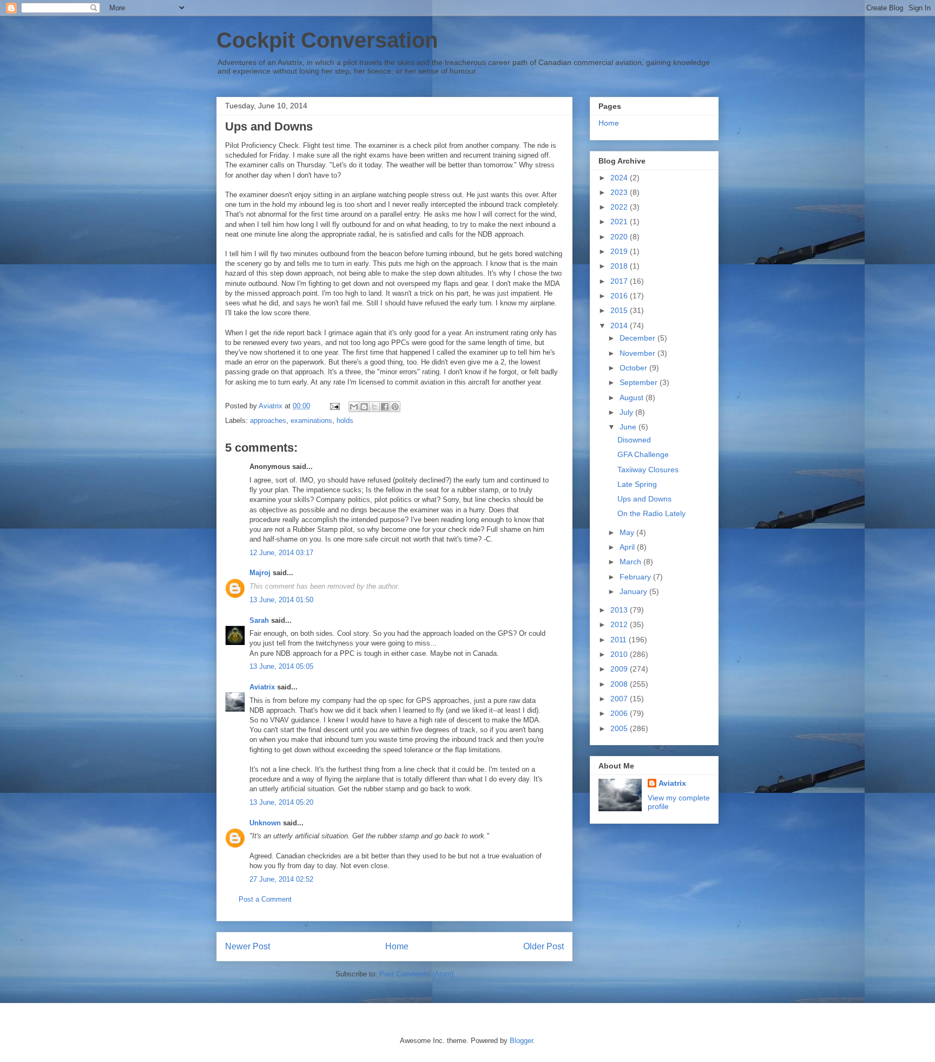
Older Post (543, 946)
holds (345, 420)
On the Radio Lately (651, 513)
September (640, 382)
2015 (620, 310)
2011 (619, 639)
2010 (620, 654)
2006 (620, 713)
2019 (620, 251)
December (638, 338)
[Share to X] (374, 406)
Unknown (265, 823)
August (633, 397)
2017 (620, 281)
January (634, 591)
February (636, 576)
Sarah (259, 620)
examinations (311, 420)
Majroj (260, 573)
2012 (620, 624)
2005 (620, 728)
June (629, 426)
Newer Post (247, 946)
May (628, 532)
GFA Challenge (643, 454)
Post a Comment (265, 899)
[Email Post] (334, 406)
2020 (620, 236)
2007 (620, 698)
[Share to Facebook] (384, 406)
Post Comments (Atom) (416, 974)
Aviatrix (262, 687)
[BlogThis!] (364, 406)
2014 (620, 325)
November (638, 353)
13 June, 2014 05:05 (281, 666)
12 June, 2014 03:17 (281, 553)
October (634, 367)
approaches (268, 420)
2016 (620, 295)
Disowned (634, 439)
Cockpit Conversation (327, 40)
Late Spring (637, 484)
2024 (620, 177)
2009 (620, 668)
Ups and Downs (644, 498)
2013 (620, 609)
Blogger (521, 1041)
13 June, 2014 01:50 (281, 600)
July (627, 412)
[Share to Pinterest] (395, 406)
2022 (620, 207)
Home (397, 946)
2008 (620, 684)
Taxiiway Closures (648, 469)
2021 (620, 221)
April (628, 547)
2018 (620, 266)
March (631, 561)
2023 (620, 192)
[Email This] (353, 406)
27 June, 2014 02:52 (281, 879)
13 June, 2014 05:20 (281, 802)
